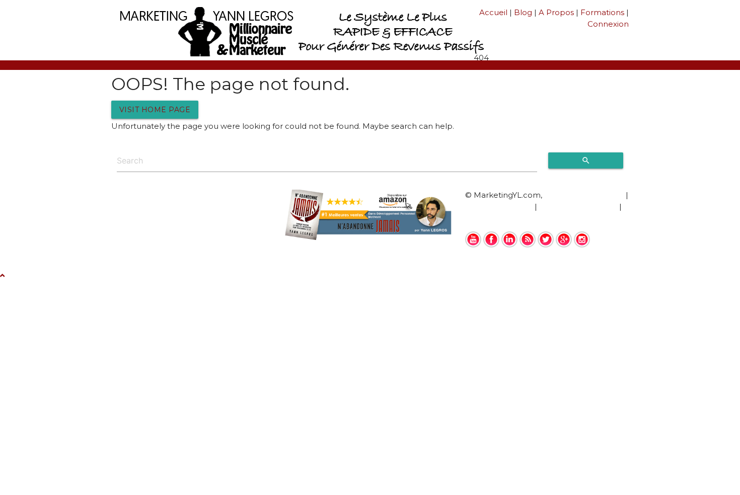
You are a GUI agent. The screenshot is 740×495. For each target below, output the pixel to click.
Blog (523, 12)
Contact (480, 217)
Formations (602, 12)
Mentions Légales (499, 206)
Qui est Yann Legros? (584, 195)
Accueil (493, 12)
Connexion (608, 24)
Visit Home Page (155, 109)
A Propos (556, 12)
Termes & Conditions (578, 206)
